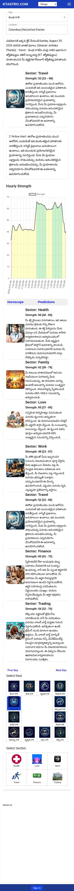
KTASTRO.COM (15, 4)
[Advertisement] (37, 844)
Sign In (37, 888)
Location (13, 25)
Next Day (61, 670)
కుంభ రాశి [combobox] (14, 17)
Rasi (10, 12)
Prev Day (13, 670)
